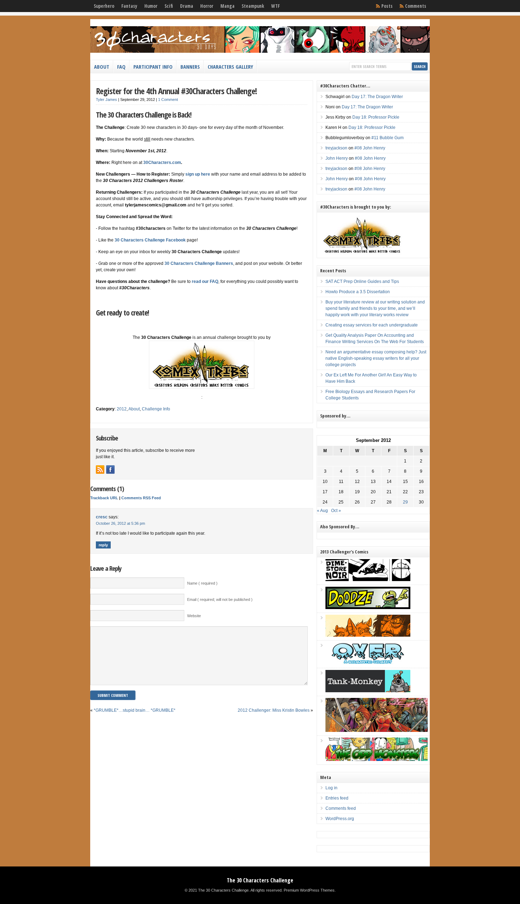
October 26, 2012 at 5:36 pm (120, 523)
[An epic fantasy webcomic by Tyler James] (376, 730)
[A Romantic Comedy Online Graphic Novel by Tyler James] (367, 662)
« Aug (322, 510)
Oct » (336, 510)
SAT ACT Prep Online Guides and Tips (362, 281)
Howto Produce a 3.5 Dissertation (357, 291)
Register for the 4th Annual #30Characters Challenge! (176, 91)
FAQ (121, 66)
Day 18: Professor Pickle (375, 117)
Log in (331, 787)
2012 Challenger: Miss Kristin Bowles (274, 710)
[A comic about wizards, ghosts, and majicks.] (367, 635)
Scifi (168, 6)
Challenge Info (156, 408)
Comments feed (340, 808)
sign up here (197, 174)
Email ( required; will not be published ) (220, 599)
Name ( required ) (202, 583)
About (101, 66)
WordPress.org (339, 818)
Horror (206, 6)
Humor (150, 6)
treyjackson (336, 148)
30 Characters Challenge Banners (198, 263)
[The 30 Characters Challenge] (260, 51)
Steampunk (253, 6)
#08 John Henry (369, 148)
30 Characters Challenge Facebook (150, 240)
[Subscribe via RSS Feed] (100, 469)
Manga (227, 6)
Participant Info (153, 66)
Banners (190, 66)
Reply (103, 545)
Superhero (104, 6)
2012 (122, 408)
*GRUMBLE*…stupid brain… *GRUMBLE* (134, 710)
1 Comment (168, 99)
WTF (275, 6)
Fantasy (129, 6)
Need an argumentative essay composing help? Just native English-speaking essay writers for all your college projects (375, 358)
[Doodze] (367, 607)
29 (405, 502)
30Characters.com (162, 162)
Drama (186, 6)
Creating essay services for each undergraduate (371, 325)
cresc (102, 516)
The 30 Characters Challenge (260, 880)
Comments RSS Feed (141, 498)
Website (194, 616)
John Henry (336, 158)
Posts (387, 6)
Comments (415, 6)
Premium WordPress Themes (309, 890)
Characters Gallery (230, 66)
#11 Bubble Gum (387, 137)
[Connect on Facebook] (110, 469)
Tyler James (106, 99)
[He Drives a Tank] (367, 690)
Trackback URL (104, 498)
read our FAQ (204, 281)
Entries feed (336, 798)
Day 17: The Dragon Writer (377, 96)
